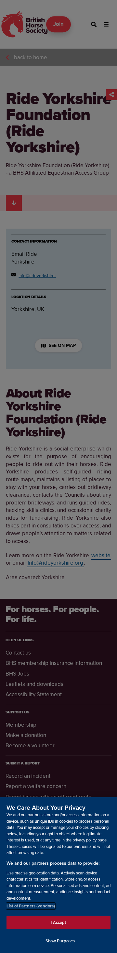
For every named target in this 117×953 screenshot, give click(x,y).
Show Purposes (60, 941)
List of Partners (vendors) (30, 906)
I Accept (58, 922)
